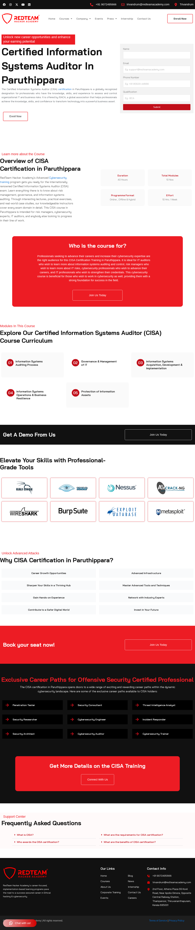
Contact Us (144, 18)
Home (51, 18)
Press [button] (110, 18)
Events (99, 18)
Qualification (130, 91)
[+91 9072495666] (91, 4)
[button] (54, 834)
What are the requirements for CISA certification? (133, 834)
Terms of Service (158, 920)
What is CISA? (25, 834)
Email (126, 63)
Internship (127, 18)
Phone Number (131, 77)
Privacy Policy (176, 920)
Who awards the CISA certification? (38, 841)
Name (126, 48)
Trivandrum (186, 4)
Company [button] (82, 18)
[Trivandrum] (175, 4)
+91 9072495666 (106, 4)
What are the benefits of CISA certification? (130, 841)
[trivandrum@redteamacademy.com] (122, 4)
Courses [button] (64, 18)
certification (65, 89)
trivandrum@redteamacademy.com (148, 4)
